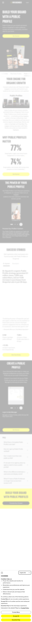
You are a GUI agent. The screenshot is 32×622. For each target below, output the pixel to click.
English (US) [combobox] (23, 572)
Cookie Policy (25, 608)
